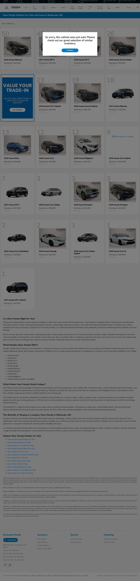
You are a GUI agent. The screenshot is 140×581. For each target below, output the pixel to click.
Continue (70, 50)
